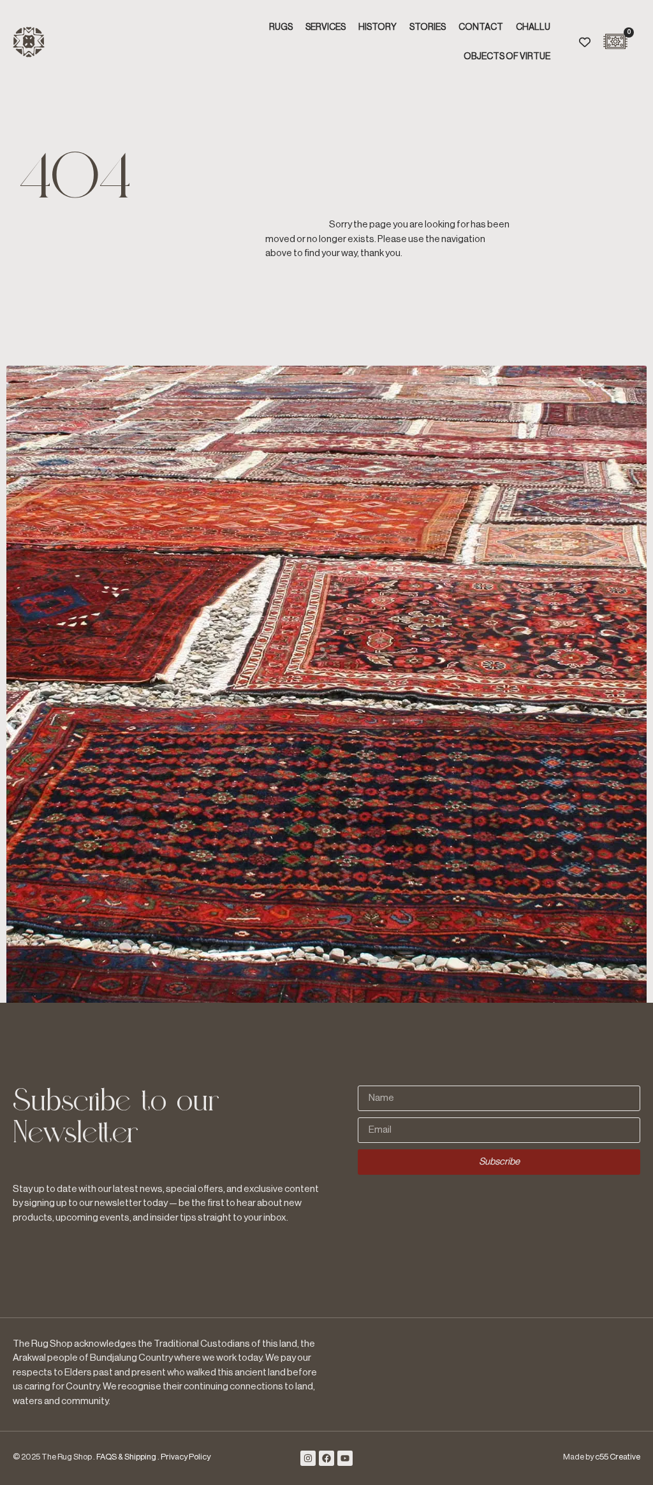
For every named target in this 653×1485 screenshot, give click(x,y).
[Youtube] (345, 1458)
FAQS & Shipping (126, 1457)
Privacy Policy (185, 1457)
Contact (481, 27)
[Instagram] (308, 1458)
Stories (427, 27)
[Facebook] (326, 1458)
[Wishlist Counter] (585, 42)
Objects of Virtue (507, 56)
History (377, 27)
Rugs (281, 27)
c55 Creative (617, 1457)
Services (325, 27)
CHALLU (533, 27)
